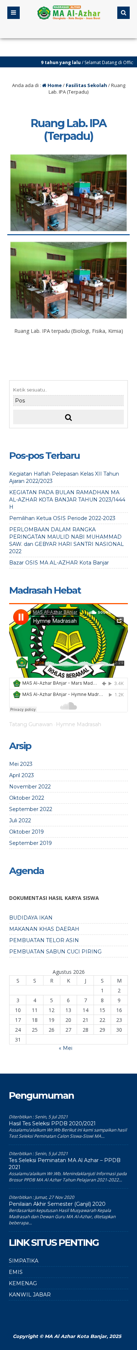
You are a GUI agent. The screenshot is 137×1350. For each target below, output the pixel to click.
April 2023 (21, 775)
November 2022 (30, 786)
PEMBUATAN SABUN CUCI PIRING (55, 951)
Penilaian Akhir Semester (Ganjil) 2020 (57, 1204)
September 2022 (30, 809)
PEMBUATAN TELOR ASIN (44, 940)
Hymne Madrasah (78, 724)
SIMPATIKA (23, 1260)
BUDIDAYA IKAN (31, 917)
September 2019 (30, 843)
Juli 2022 (20, 820)
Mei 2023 (21, 764)
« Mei (65, 1048)
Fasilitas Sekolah (86, 85)
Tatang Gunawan (31, 724)
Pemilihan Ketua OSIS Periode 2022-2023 (62, 518)
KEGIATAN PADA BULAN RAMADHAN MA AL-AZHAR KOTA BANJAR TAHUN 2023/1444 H (67, 499)
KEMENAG (23, 1283)
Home (54, 85)
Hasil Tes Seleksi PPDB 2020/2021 (52, 1123)
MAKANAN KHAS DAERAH (44, 929)
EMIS (16, 1272)
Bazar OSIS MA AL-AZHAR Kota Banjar (59, 562)
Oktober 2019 (26, 832)
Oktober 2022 (26, 798)
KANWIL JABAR (30, 1294)
